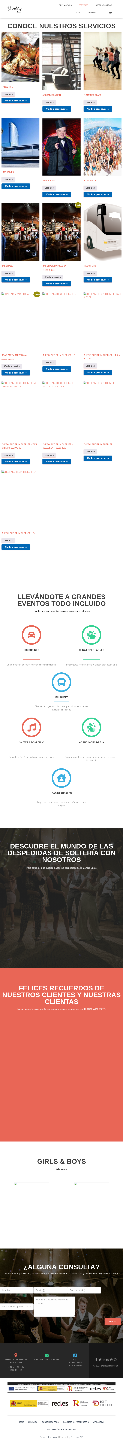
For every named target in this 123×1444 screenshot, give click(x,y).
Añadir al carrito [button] (53, 277)
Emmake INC (77, 1437)
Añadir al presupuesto (16, 100)
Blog (78, 13)
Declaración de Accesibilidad (61, 1429)
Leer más (8, 94)
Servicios (83, 5)
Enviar (112, 1321)
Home (21, 1422)
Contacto (93, 13)
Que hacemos (65, 5)
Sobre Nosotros (104, 5)
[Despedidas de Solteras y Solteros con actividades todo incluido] (14, 9)
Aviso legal (98, 1422)
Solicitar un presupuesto (76, 1422)
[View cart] (110, 12)
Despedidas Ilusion (49, 1437)
